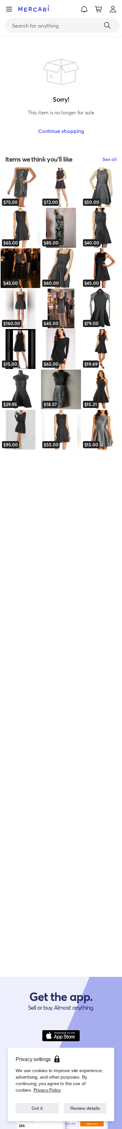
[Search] (107, 25)
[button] (84, 9)
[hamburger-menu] (9, 9)
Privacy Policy (47, 1090)
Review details (85, 1108)
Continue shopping (61, 130)
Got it (37, 1108)
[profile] (112, 9)
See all (109, 159)
